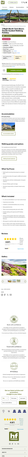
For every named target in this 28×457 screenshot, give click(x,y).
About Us (4, 452)
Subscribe (22, 402)
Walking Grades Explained (9, 158)
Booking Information (7, 448)
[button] (22, 2)
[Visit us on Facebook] (5, 295)
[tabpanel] (14, 185)
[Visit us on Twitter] (7, 295)
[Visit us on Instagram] (2, 295)
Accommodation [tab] (20, 7)
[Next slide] (26, 20)
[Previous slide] (23, 20)
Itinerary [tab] (12, 7)
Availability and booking (16, 70)
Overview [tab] (4, 7)
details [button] (15, 50)
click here (21, 74)
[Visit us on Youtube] (11, 295)
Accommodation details (8, 133)
